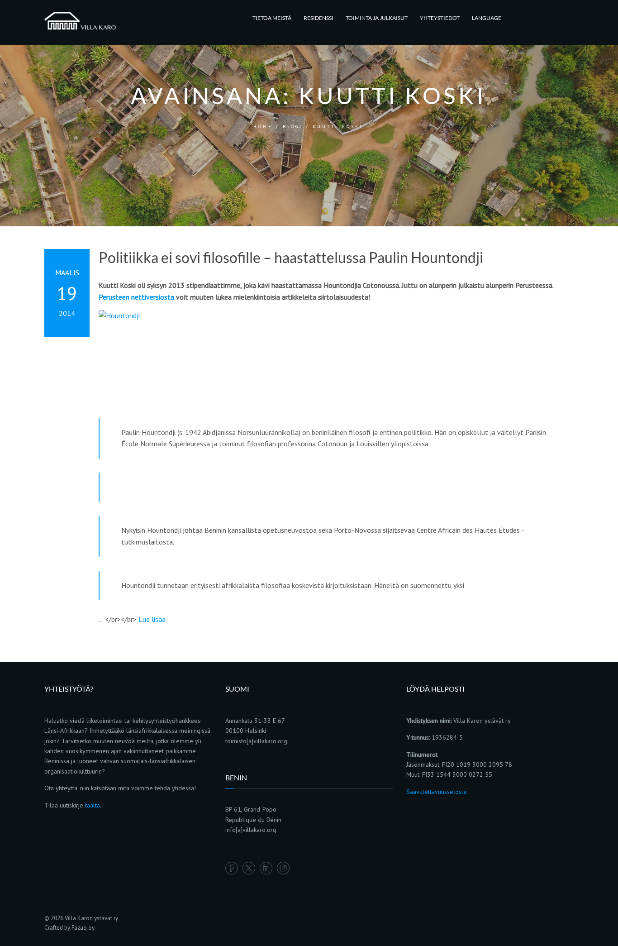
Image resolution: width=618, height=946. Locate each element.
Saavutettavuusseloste (436, 792)
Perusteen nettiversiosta (136, 296)
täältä (92, 805)
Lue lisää (152, 619)
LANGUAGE (486, 17)
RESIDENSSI (318, 17)
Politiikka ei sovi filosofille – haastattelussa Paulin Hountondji (291, 257)
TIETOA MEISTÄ (271, 17)
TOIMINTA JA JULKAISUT (377, 17)
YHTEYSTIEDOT (440, 17)
